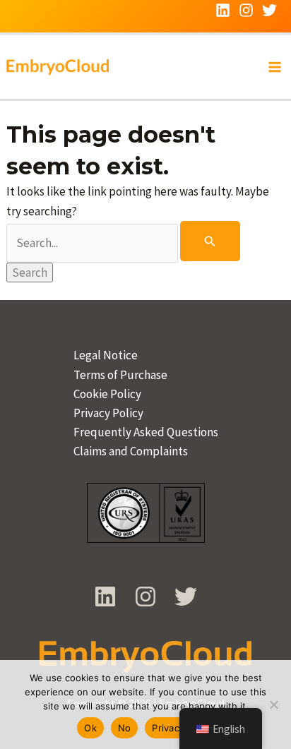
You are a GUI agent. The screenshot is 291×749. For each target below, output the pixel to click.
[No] (273, 704)
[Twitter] (269, 10)
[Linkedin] (222, 10)
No (124, 727)
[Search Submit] (210, 241)
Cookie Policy (107, 394)
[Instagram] (246, 10)
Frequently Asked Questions (145, 432)
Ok (90, 727)
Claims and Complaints (130, 451)
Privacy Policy (108, 413)
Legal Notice (105, 355)
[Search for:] (123, 243)
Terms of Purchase (120, 375)
